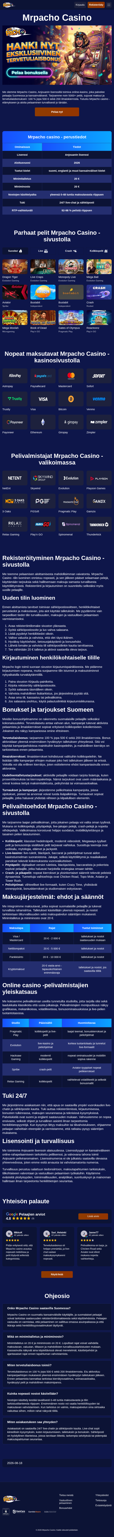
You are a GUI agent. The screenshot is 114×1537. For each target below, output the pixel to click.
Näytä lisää (57, 1274)
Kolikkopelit (96, 251)
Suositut (13, 251)
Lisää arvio (93, 1216)
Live (40, 251)
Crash (68, 251)
